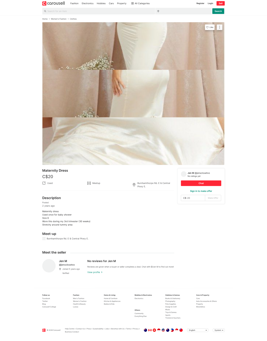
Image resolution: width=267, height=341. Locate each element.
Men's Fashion (78, 298)
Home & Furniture (110, 298)
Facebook (46, 298)
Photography (170, 301)
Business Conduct (72, 332)
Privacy (136, 329)
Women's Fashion (79, 301)
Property (199, 304)
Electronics (139, 298)
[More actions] (219, 27)
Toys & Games (170, 312)
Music (167, 309)
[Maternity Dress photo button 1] (133, 46)
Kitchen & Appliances (112, 301)
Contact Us (80, 329)
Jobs (107, 329)
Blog (44, 304)
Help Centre (69, 329)
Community (139, 313)
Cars (198, 298)
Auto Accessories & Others (206, 301)
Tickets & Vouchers (172, 318)
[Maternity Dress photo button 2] (133, 93)
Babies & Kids (109, 304)
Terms (128, 329)
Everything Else (141, 316)
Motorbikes (200, 307)
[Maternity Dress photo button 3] (133, 141)
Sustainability (98, 329)
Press (89, 329)
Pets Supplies (170, 304)
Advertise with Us (117, 329)
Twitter (45, 301)
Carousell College (49, 307)
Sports (167, 315)
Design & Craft (171, 307)
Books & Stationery (172, 298)
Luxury (75, 307)
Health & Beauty (79, 304)
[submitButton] (218, 11)
